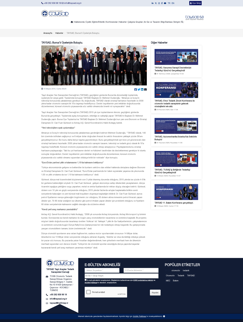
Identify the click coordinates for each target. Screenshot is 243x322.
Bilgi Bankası (167, 22)
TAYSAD (191, 275)
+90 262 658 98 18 (52, 3)
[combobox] (121, 275)
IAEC (168, 280)
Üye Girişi (196, 3)
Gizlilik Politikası (91, 283)
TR (169, 3)
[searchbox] (122, 275)
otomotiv (176, 270)
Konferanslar (112, 22)
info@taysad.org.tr (73, 3)
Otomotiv (170, 275)
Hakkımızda (79, 22)
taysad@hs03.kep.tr (59, 303)
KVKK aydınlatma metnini (143, 280)
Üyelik (88, 22)
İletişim (177, 22)
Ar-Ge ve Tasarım (152, 22)
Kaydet (155, 292)
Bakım (175, 280)
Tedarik (180, 275)
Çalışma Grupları (135, 22)
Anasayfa (47, 33)
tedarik (186, 270)
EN (173, 3)
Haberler (123, 22)
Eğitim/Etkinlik (98, 22)
